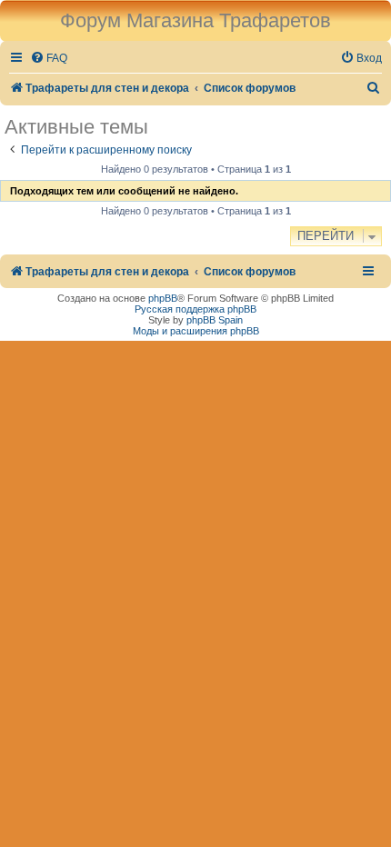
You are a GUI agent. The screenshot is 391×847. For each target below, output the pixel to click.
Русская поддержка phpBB (195, 309)
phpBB (162, 298)
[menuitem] (48, 58)
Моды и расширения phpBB (196, 330)
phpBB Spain (214, 319)
